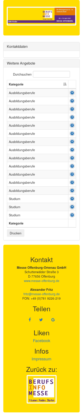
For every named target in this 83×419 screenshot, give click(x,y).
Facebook (41, 340)
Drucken (15, 233)
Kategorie (16, 84)
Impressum (41, 359)
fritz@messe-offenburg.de (41, 294)
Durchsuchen (22, 74)
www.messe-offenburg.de (41, 280)
